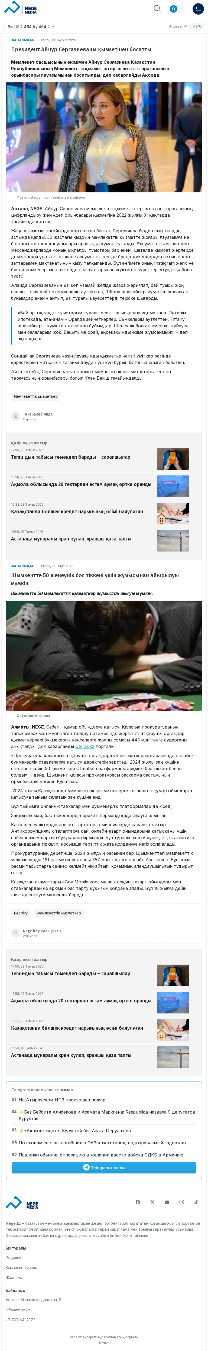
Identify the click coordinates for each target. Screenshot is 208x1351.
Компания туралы (22, 1267)
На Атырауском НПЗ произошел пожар (62, 1099)
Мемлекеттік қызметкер (36, 396)
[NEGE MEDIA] (20, 8)
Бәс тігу (21, 913)
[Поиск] (157, 8)
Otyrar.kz (84, 746)
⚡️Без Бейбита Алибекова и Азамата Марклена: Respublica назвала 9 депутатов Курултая (107, 1115)
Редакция (15, 1257)
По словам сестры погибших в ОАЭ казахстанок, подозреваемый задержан (102, 1142)
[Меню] (198, 9)
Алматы (175, 26)
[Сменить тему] (176, 9)
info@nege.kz (18, 1310)
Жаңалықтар (23, 40)
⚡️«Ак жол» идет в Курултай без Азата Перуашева (75, 1130)
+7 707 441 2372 (20, 1320)
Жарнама (14, 1277)
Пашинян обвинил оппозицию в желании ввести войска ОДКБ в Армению (101, 1155)
